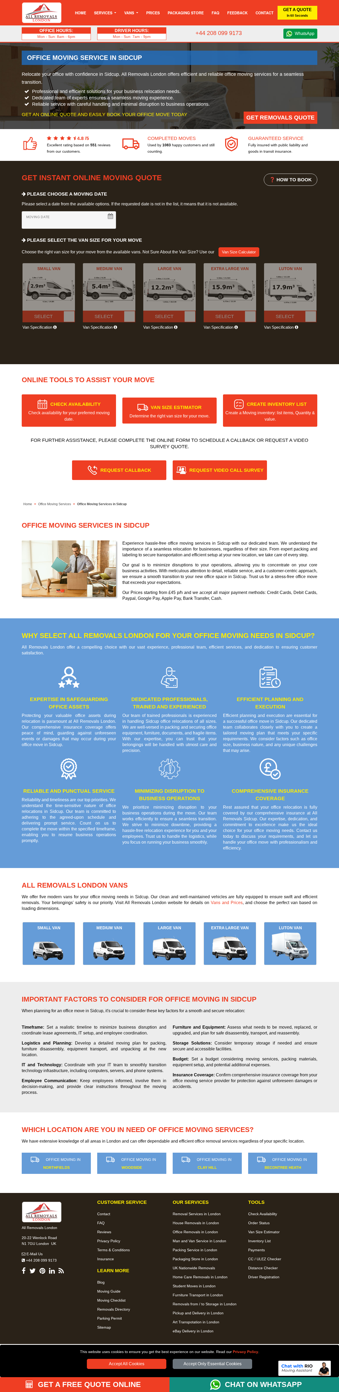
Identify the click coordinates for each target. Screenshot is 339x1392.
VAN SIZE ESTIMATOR (169, 411)
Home (80, 12)
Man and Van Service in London (199, 1241)
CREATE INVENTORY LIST (270, 411)
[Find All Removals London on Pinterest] (42, 1272)
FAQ (101, 1223)
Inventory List (259, 1241)
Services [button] (103, 12)
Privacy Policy (245, 1352)
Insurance (105, 1259)
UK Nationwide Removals (194, 1268)
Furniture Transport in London (198, 1295)
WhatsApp (304, 33)
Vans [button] (129, 12)
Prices (153, 12)
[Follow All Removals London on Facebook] (24, 1272)
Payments (256, 1250)
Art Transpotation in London (196, 1322)
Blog (101, 1282)
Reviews (104, 1232)
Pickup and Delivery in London (198, 1313)
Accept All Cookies (126, 1364)
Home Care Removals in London (200, 1277)
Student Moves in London (194, 1286)
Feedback (237, 12)
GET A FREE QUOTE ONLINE (88, 1384)
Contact (265, 12)
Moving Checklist (111, 1300)
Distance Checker (263, 1268)
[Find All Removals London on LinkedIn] (52, 1272)
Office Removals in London (195, 1232)
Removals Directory (113, 1309)
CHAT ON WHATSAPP (263, 1384)
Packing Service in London (195, 1250)
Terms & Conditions (113, 1250)
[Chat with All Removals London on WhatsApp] (217, 1384)
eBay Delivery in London (193, 1331)
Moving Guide (109, 1291)
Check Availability (262, 1214)
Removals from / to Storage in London (205, 1304)
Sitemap (104, 1327)
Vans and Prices (227, 902)
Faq (215, 12)
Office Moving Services (54, 504)
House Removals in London (196, 1223)
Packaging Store (186, 12)
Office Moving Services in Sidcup (102, 504)
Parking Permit (109, 1318)
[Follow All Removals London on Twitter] (32, 1272)
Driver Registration (263, 1277)
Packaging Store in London (195, 1259)
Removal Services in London (197, 1214)
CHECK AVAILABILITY (69, 411)
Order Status (259, 1223)
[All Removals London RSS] (61, 1272)
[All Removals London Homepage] (42, 12)
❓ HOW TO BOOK (290, 179)
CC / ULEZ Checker (264, 1259)
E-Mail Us (34, 1254)
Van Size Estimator (264, 1232)
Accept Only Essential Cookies (213, 1364)
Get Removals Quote (280, 117)
